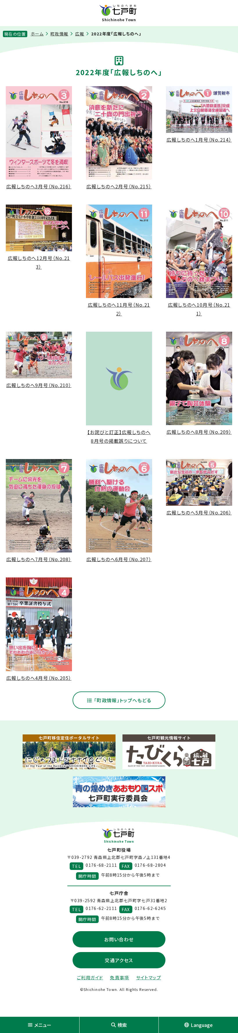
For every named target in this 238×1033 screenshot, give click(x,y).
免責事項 (119, 977)
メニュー (42, 1024)
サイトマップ (148, 977)
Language (202, 1024)
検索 (122, 1024)
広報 (79, 34)
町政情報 (59, 34)
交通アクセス (119, 960)
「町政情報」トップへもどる (121, 700)
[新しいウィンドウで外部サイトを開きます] (69, 751)
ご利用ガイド (90, 977)
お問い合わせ (119, 939)
